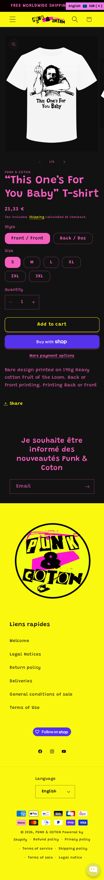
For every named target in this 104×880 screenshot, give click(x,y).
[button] (12, 19)
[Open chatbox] (93, 870)
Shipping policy (73, 849)
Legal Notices (25, 654)
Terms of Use (24, 708)
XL (71, 262)
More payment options (52, 356)
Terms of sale (40, 857)
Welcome (19, 641)
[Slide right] (64, 162)
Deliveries (21, 681)
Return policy (25, 668)
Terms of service (37, 849)
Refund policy (46, 839)
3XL (40, 276)
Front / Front (27, 238)
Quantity (14, 290)
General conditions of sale (41, 694)
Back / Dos (73, 238)
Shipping (36, 217)
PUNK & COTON (48, 832)
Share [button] (16, 404)
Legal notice (70, 857)
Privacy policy (77, 839)
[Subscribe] (87, 486)
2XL (15, 276)
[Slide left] (39, 162)
